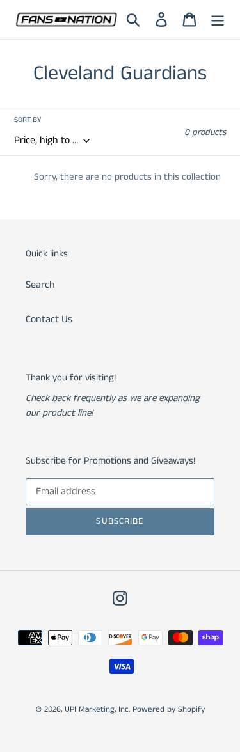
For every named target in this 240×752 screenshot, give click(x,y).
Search (40, 285)
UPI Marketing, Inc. (97, 709)
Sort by (28, 119)
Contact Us (49, 319)
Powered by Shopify (168, 709)
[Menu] (218, 19)
